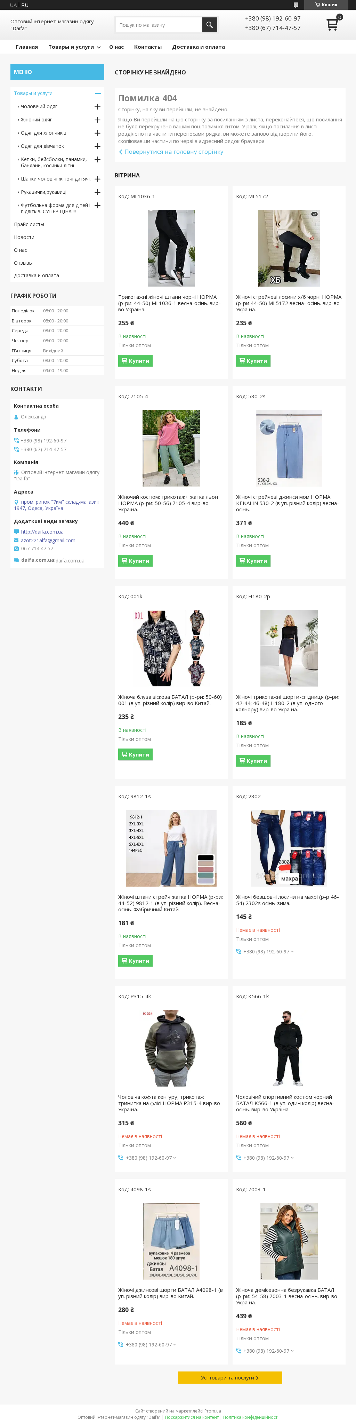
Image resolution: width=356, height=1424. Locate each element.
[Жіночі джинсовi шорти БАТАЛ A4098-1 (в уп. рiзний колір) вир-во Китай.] (171, 1241)
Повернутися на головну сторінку (174, 151)
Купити (139, 360)
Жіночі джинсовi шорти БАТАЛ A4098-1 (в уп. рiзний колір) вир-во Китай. (170, 1293)
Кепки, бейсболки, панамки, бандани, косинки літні (54, 162)
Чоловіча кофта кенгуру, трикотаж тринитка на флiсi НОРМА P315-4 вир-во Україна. (169, 1103)
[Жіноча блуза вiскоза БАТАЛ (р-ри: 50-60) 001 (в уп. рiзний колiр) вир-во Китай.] (171, 648)
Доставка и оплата (198, 46)
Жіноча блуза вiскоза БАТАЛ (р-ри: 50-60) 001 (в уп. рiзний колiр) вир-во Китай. (170, 700)
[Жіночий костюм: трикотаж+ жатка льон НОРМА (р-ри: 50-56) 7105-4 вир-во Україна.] (171, 448)
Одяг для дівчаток (42, 146)
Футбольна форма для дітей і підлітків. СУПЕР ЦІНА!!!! (55, 208)
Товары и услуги (71, 46)
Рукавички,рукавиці (43, 192)
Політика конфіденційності (250, 1417)
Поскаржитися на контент (192, 1417)
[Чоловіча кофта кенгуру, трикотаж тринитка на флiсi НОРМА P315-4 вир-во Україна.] (171, 1048)
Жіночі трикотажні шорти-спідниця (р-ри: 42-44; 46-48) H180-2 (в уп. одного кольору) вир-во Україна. (287, 703)
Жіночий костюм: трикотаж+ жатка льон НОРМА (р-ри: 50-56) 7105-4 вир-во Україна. (168, 503)
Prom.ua (212, 1411)
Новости (24, 237)
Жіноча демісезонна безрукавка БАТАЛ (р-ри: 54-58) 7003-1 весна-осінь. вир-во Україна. (286, 1296)
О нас (116, 46)
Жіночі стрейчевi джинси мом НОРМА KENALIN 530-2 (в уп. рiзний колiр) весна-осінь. (287, 503)
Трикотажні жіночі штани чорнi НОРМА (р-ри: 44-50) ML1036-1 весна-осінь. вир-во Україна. (169, 303)
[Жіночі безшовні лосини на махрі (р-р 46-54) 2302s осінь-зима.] (289, 848)
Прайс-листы (29, 224)
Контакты (148, 46)
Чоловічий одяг (39, 106)
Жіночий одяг (36, 119)
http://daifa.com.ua (42, 532)
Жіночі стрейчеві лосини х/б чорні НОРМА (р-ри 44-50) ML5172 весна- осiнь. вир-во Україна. (288, 303)
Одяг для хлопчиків (43, 132)
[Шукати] (209, 24)
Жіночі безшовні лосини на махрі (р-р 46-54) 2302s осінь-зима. (287, 900)
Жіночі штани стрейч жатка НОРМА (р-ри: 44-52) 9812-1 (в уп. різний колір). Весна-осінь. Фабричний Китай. (170, 903)
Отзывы (23, 262)
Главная (27, 46)
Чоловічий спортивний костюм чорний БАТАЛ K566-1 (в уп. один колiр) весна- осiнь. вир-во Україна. (285, 1103)
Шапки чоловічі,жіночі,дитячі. (56, 178)
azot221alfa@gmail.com (48, 540)
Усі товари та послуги (227, 1377)
